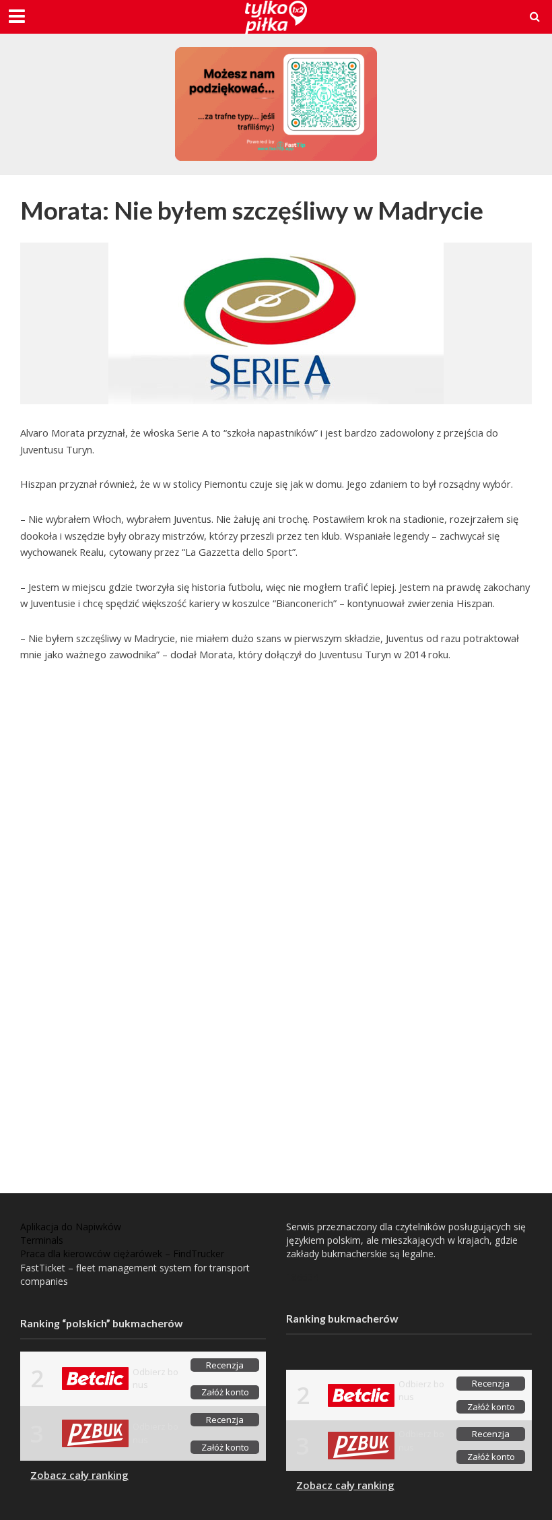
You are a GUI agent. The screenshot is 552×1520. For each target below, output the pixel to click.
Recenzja (225, 1365)
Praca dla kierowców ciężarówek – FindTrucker (122, 1253)
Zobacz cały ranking (79, 1475)
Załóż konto (225, 1392)
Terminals (41, 1240)
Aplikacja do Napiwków (70, 1226)
